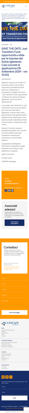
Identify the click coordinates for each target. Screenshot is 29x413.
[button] (26, 6)
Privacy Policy (9, 408)
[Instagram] (10, 377)
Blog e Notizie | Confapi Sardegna (14, 14)
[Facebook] (3, 377)
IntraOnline (21, 412)
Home (3, 14)
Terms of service (18, 408)
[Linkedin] (7, 377)
